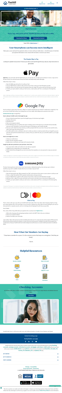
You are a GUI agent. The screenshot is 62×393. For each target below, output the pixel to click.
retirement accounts (24, 347)
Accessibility (34, 367)
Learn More (31, 295)
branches (47, 349)
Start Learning (7, 360)
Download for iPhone (21, 38)
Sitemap (27, 367)
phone (27, 349)
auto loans (40, 347)
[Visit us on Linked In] (28, 341)
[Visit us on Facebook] (25, 341)
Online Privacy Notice (44, 390)
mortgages (34, 347)
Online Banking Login (31, 8)
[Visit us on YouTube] (36, 341)
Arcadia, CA (54, 349)
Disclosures (36, 368)
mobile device (17, 349)
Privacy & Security (27, 368)
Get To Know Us (7, 357)
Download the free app (8, 113)
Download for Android (38, 38)
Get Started (6, 354)
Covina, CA (21, 351)
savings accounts (13, 347)
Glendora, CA (29, 351)
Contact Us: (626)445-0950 (31, 336)
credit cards (47, 347)
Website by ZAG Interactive (38, 370)
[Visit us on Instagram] (32, 341)
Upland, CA (38, 351)
